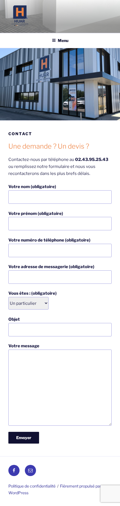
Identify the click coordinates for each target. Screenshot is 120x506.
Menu (63, 40)
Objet (14, 319)
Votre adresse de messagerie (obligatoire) (51, 266)
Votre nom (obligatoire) (32, 186)
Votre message (23, 345)
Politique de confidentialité (32, 486)
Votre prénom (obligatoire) (35, 213)
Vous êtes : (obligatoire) (32, 293)
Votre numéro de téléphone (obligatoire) (49, 240)
